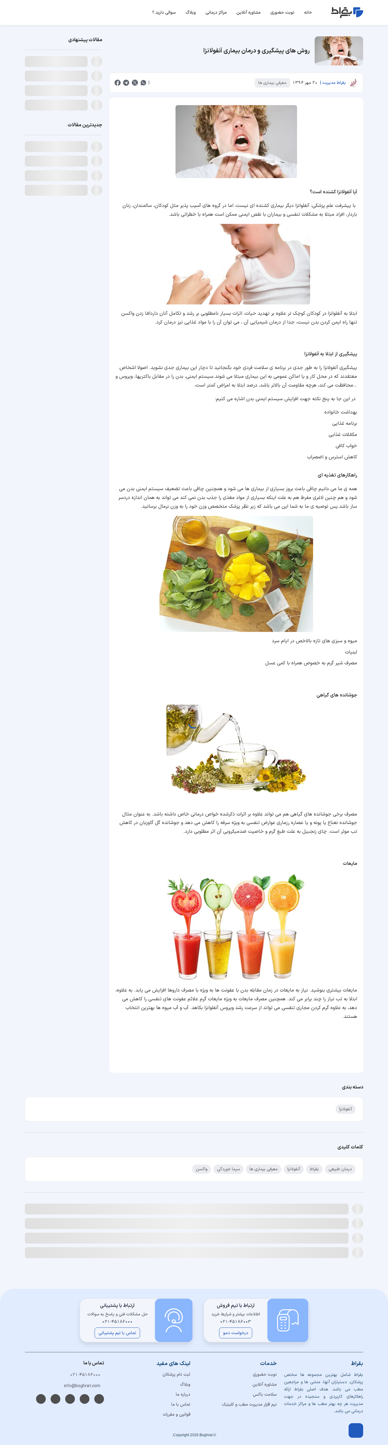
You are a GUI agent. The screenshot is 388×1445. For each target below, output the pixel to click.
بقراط (314, 1169)
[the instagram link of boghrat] (55, 1399)
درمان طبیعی (340, 1169)
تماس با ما (180, 1404)
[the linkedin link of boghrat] (84, 1399)
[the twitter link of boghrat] (70, 1399)
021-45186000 (85, 1375)
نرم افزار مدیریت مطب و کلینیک (249, 1404)
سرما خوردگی (228, 1169)
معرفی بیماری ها (272, 83)
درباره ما (183, 1394)
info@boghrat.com (82, 1386)
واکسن (201, 1169)
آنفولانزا (345, 1109)
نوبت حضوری (265, 1374)
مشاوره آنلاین (265, 1384)
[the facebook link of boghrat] (41, 1399)
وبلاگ (185, 1384)
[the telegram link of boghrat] (99, 1399)
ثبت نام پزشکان (176, 1374)
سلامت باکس (265, 1394)
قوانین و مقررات (176, 1414)
